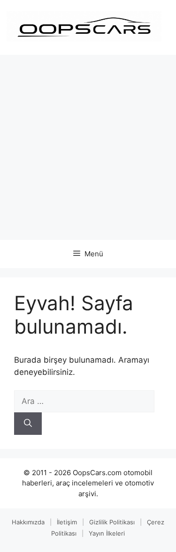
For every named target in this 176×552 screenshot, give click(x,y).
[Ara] (28, 423)
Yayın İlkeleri (107, 533)
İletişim (67, 522)
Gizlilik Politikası (112, 522)
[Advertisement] (88, 147)
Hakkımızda (28, 522)
